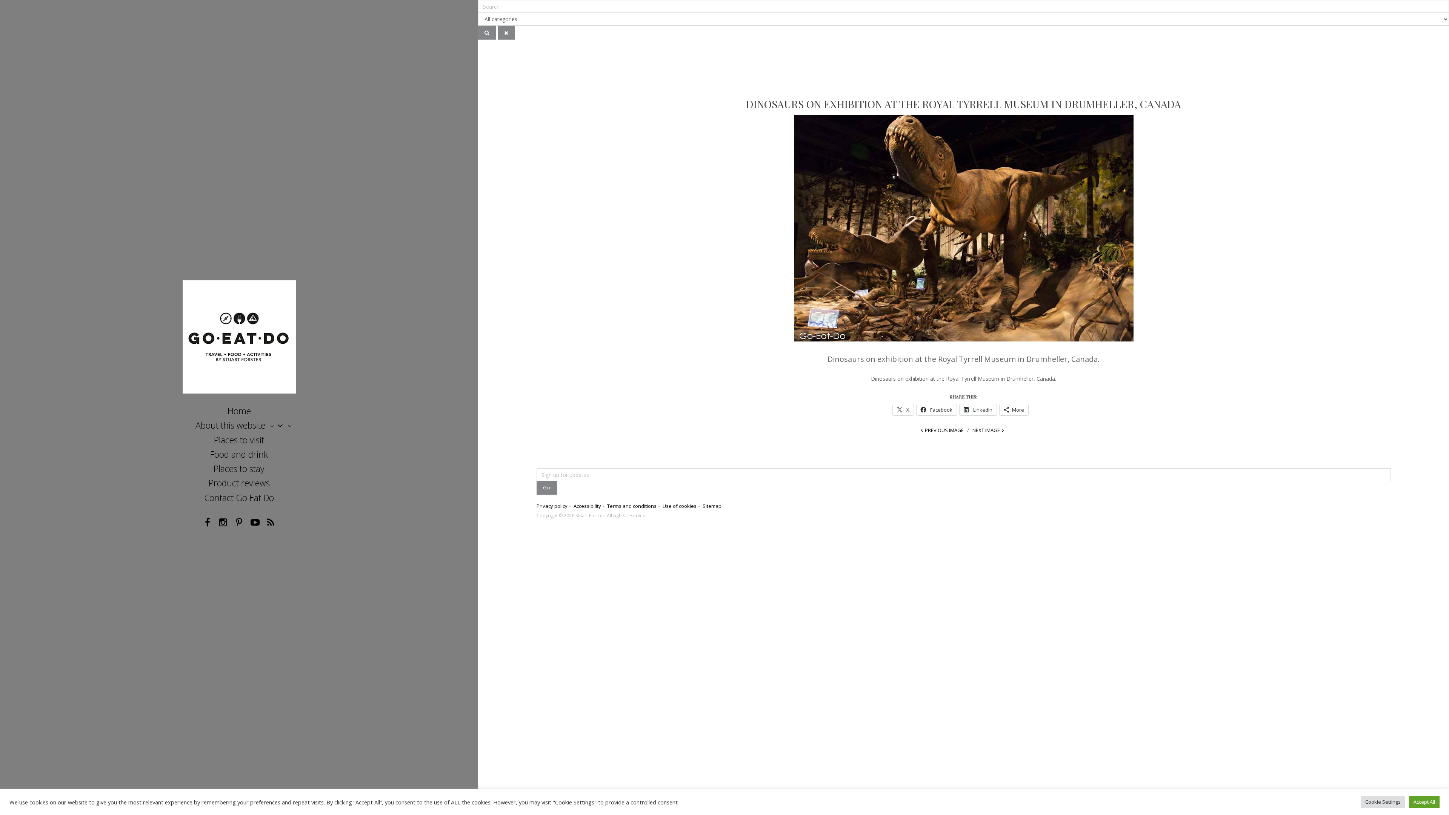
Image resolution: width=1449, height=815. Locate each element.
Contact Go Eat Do (239, 498)
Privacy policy (552, 506)
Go (547, 487)
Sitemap (712, 506)
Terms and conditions (632, 506)
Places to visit (239, 440)
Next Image (986, 430)
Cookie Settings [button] (1383, 801)
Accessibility (587, 506)
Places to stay (239, 469)
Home (239, 411)
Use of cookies (680, 506)
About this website (230, 425)
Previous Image (944, 430)
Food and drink (239, 454)
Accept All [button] (1424, 801)
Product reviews (239, 483)
